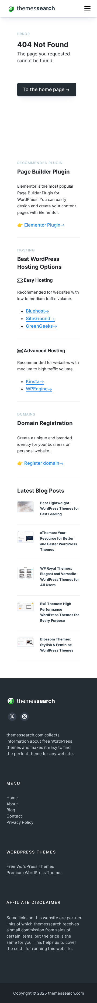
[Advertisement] (48, 123)
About (12, 803)
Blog (10, 809)
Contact (14, 816)
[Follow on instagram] (24, 716)
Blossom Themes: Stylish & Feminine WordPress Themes (56, 644)
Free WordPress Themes (30, 866)
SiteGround (38, 318)
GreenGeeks (39, 326)
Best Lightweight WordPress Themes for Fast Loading (59, 508)
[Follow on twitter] (12, 716)
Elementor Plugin (42, 225)
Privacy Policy (19, 822)
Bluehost (35, 311)
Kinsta (33, 381)
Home (12, 797)
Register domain (41, 463)
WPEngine (37, 388)
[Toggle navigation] (87, 8)
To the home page (43, 89)
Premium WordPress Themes (34, 872)
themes (35, 701)
